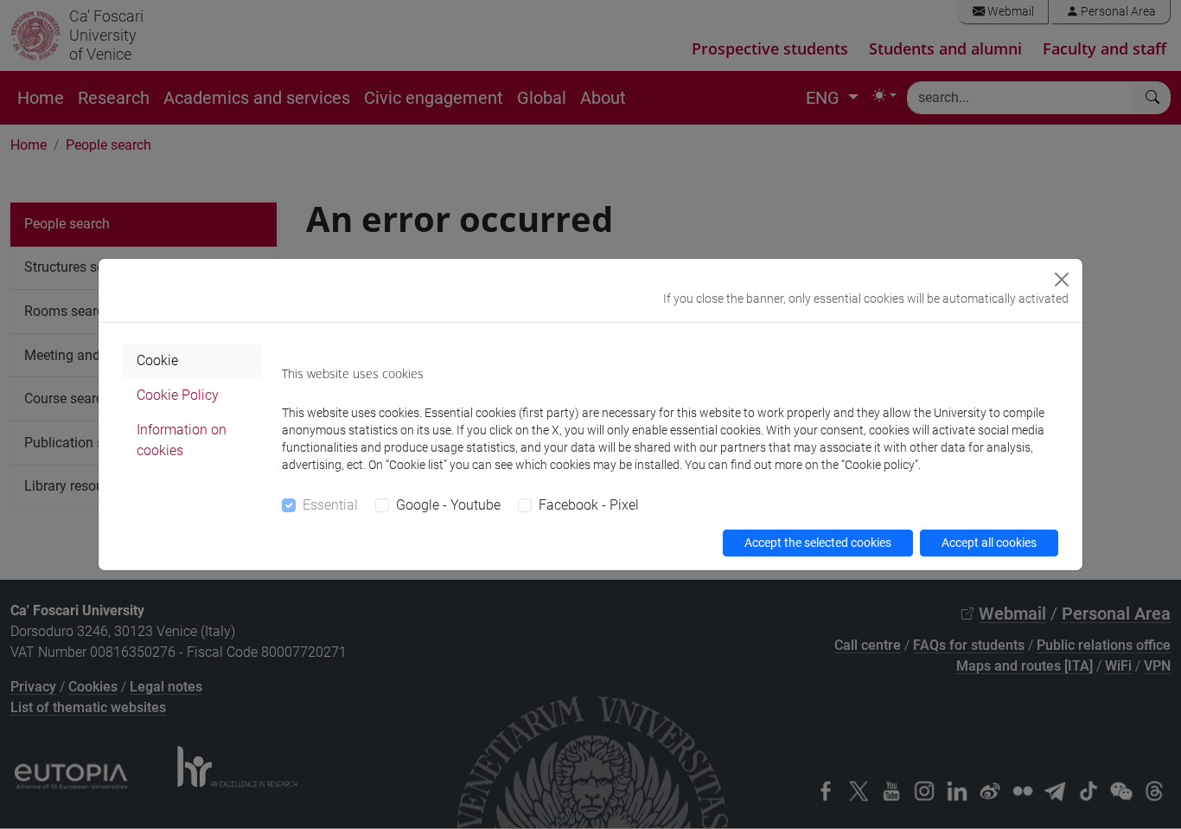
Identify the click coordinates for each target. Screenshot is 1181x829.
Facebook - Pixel (589, 505)
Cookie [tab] (157, 360)
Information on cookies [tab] (182, 440)
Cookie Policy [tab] (178, 395)
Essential (330, 505)
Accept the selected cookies (817, 542)
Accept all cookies (989, 542)
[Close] (1062, 279)
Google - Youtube (448, 505)
